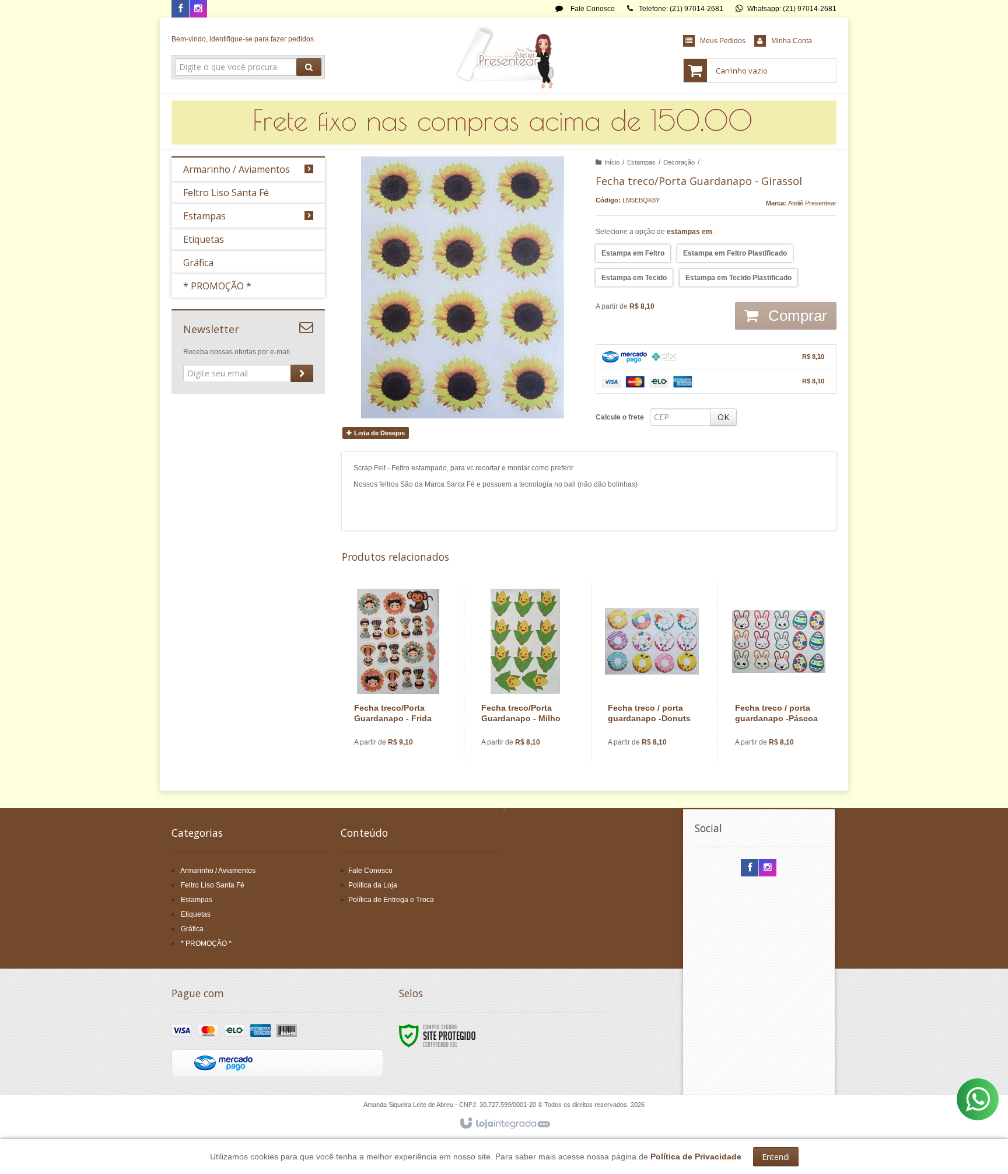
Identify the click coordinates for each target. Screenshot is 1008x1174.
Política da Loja (372, 885)
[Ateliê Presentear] (504, 56)
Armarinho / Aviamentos (218, 870)
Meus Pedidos (723, 41)
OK (723, 416)
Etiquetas (196, 914)
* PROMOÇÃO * (206, 943)
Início (612, 162)
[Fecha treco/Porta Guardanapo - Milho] (525, 672)
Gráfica (192, 929)
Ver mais (405, 710)
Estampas (641, 162)
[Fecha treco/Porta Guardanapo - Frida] (398, 672)
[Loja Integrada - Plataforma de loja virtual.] (504, 1124)
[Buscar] (308, 67)
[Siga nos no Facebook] (180, 9)
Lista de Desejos (378, 432)
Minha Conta (791, 41)
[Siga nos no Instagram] (198, 9)
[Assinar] (301, 373)
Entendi (776, 1156)
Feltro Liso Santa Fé (212, 885)
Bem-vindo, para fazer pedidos (243, 39)
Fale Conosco (592, 9)
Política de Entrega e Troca (391, 900)
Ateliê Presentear (812, 203)
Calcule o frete (620, 417)
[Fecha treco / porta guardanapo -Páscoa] (779, 672)
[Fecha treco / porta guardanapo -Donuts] (652, 672)
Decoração (679, 162)
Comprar (795, 315)
